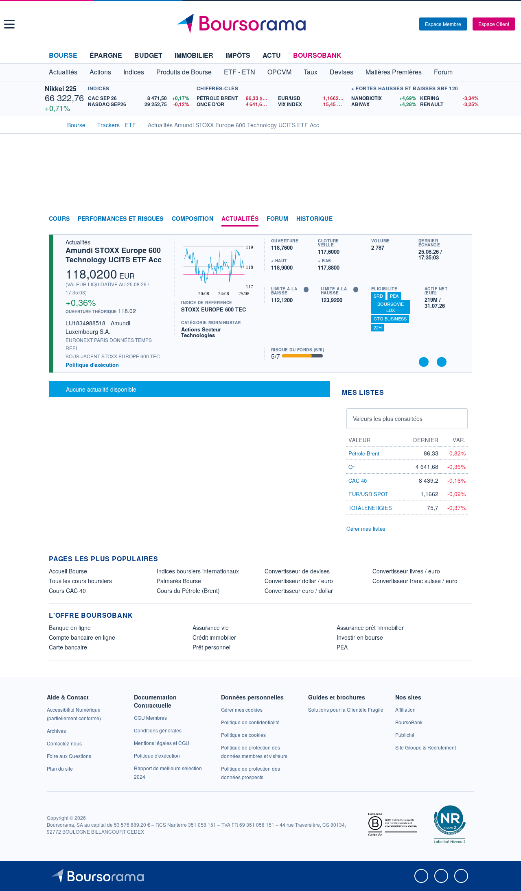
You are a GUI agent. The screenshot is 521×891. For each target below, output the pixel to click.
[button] (9, 24)
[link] (56, 730)
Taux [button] (310, 71)
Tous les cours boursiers (80, 581)
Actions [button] (100, 71)
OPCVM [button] (279, 71)
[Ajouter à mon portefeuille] (423, 361)
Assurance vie (211, 627)
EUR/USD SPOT (368, 494)
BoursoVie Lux (390, 307)
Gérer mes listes (365, 528)
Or (351, 467)
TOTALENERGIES (370, 508)
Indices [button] (133, 71)
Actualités (239, 218)
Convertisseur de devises (297, 571)
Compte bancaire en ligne (82, 637)
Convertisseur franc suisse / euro (415, 581)
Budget (148, 55)
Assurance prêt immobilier (370, 627)
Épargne (106, 55)
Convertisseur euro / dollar (299, 590)
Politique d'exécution (92, 364)
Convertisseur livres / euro (406, 571)
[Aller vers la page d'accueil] (261, 24)
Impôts (237, 55)
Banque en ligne (70, 627)
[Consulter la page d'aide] (410, 24)
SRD (378, 295)
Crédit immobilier (214, 637)
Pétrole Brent (363, 453)
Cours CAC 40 (67, 590)
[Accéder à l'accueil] (52, 124)
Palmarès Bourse (179, 581)
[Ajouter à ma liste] (441, 361)
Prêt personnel (211, 647)
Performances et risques (121, 218)
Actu (272, 55)
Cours (59, 218)
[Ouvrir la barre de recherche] (399, 24)
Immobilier (194, 55)
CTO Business (390, 318)
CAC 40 (357, 480)
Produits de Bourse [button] (184, 71)
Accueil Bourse (68, 571)
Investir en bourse (360, 637)
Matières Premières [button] (394, 71)
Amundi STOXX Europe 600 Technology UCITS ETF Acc (114, 255)
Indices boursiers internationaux (198, 571)
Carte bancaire (68, 647)
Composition (192, 218)
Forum (443, 71)
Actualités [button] (63, 71)
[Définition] (306, 289)
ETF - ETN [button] (239, 71)
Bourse (63, 55)
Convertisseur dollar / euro (299, 581)
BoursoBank (317, 55)
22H (378, 327)
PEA (394, 295)
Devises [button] (341, 71)
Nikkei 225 (61, 88)
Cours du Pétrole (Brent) (188, 590)
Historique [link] (314, 218)
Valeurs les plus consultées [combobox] (387, 418)
